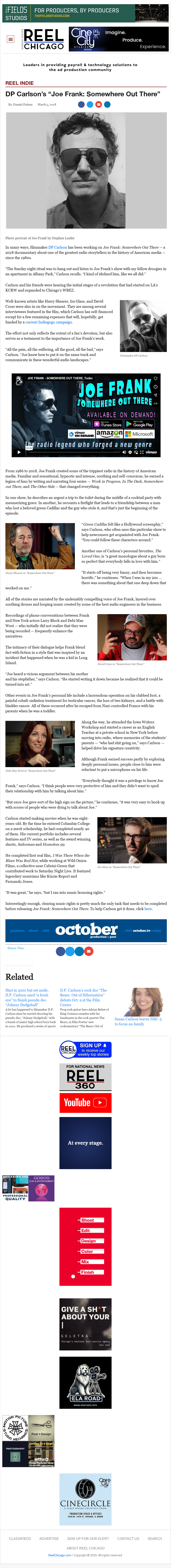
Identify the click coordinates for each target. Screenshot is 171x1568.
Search (155, 1538)
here (148, 909)
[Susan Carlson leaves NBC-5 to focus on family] (140, 1002)
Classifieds (20, 1538)
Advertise (49, 1538)
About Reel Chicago (85, 1548)
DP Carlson (57, 247)
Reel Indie (19, 83)
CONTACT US (128, 1538)
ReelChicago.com (59, 1555)
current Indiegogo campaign (48, 322)
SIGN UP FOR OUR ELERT (88, 1538)
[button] (10, 39)
